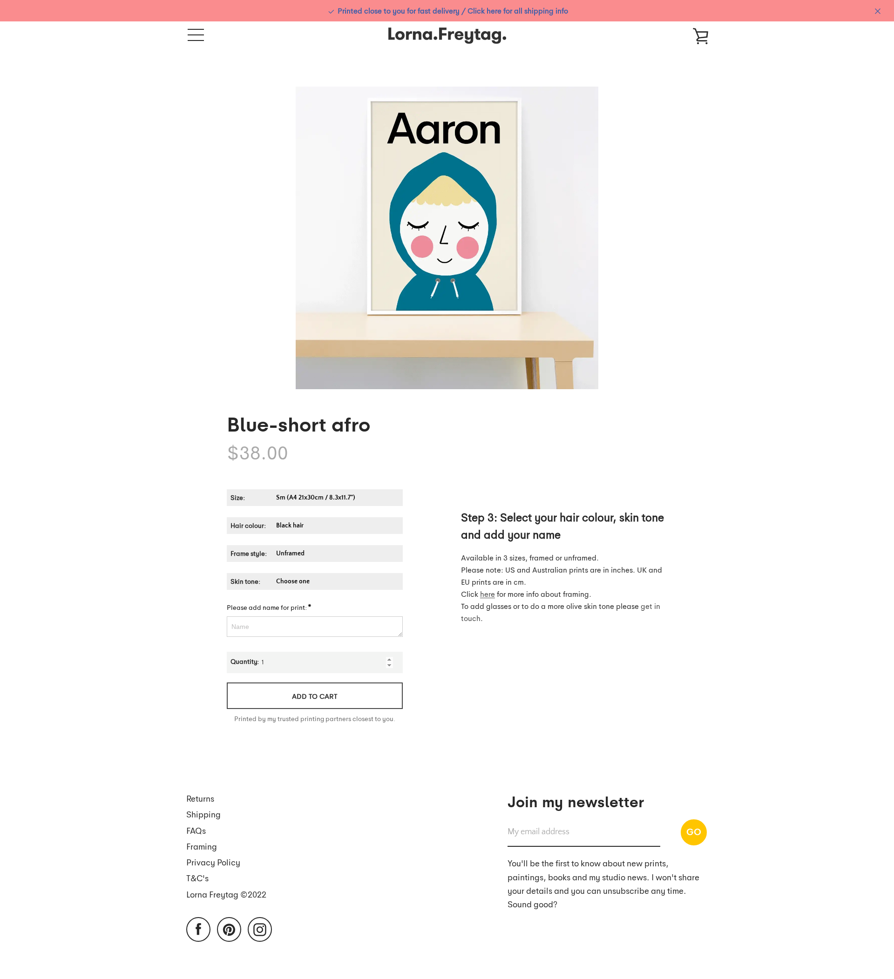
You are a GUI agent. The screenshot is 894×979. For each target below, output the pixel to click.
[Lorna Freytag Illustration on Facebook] (198, 928)
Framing (201, 846)
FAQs (196, 830)
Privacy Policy (213, 862)
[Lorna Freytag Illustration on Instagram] (259, 928)
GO (693, 831)
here (487, 593)
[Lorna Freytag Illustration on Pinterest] (229, 928)
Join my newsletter (576, 800)
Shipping (203, 814)
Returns (200, 798)
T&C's (197, 878)
